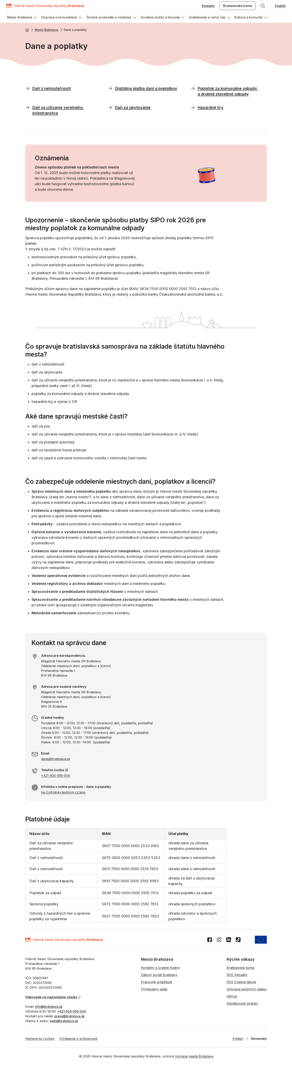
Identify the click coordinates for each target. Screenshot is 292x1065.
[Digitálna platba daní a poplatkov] (110, 88)
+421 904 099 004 (55, 776)
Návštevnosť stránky (242, 1003)
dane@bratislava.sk (55, 759)
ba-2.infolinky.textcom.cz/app (63, 792)
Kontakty (208, 6)
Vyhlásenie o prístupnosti (78, 1039)
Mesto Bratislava (46, 29)
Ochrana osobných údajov (247, 989)
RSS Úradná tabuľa (241, 982)
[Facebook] (210, 940)
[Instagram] (219, 940)
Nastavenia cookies (39, 1039)
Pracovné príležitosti (156, 982)
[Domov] (27, 30)
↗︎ (53, 997)
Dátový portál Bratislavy (159, 975)
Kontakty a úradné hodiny (160, 968)
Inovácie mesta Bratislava (194, 1056)
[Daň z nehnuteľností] (27, 88)
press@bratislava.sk (69, 1016)
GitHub (232, 996)
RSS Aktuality (237, 975)
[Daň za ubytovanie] (110, 107)
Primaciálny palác (154, 989)
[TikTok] (238, 940)
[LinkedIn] (229, 940)
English (280, 6)
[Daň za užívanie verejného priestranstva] (27, 107)
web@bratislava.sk (64, 1021)
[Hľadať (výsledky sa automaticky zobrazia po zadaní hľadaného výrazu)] (262, 5)
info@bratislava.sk (49, 1007)
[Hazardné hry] (192, 107)
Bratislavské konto (237, 6)
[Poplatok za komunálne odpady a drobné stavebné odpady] (192, 88)
